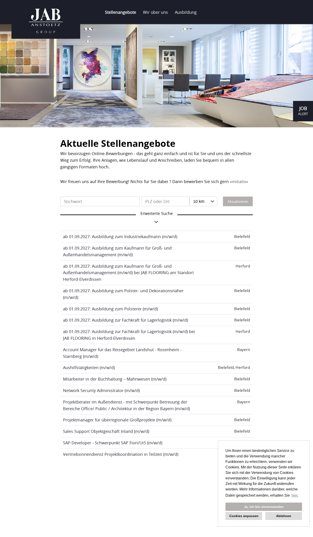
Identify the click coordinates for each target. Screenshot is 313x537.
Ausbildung (186, 12)
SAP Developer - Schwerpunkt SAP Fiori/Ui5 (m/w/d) (112, 442)
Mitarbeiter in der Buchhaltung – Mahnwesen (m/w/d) (114, 379)
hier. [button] (294, 495)
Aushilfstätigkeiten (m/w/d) (89, 367)
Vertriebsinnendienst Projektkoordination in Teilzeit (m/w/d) (120, 454)
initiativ (239, 181)
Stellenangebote (120, 12)
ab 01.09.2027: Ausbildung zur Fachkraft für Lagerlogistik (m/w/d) (125, 320)
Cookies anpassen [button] (243, 516)
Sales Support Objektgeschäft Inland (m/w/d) (106, 431)
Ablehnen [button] (283, 516)
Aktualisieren (238, 201)
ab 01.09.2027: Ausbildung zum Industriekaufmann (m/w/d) (120, 236)
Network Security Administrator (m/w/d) (101, 390)
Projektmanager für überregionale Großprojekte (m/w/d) (117, 420)
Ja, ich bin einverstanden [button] (264, 507)
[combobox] (203, 201)
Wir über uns (155, 12)
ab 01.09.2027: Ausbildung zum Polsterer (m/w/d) (110, 309)
